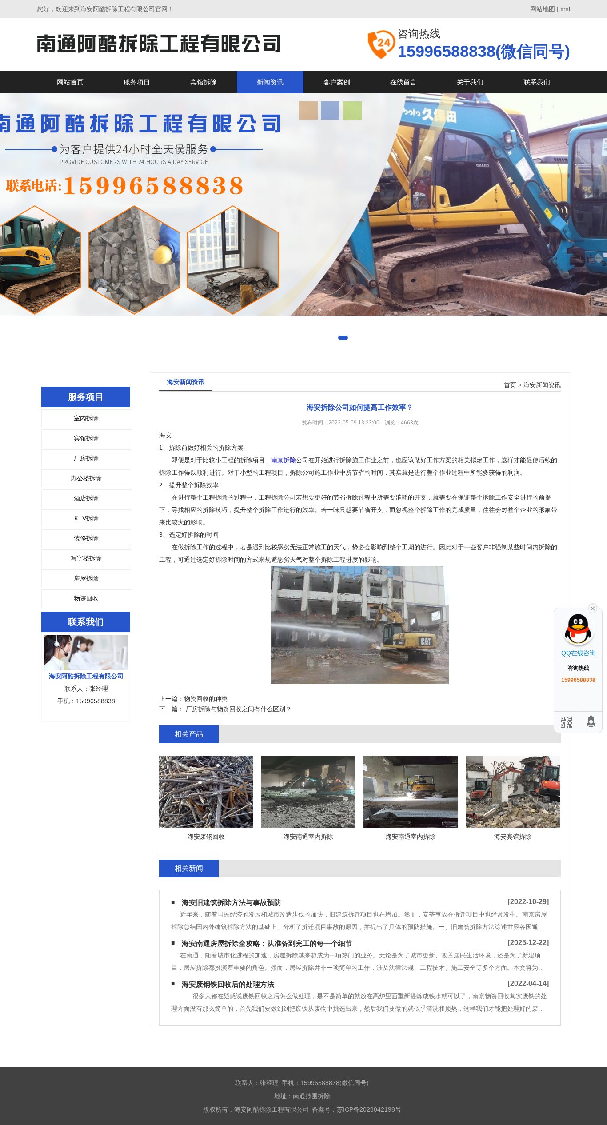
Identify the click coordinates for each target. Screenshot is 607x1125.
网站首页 (70, 82)
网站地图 (542, 8)
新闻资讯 (270, 82)
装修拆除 (86, 538)
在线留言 (403, 82)
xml (565, 8)
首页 (510, 385)
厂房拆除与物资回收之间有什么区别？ (238, 709)
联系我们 (536, 82)
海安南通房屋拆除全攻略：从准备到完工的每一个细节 (267, 943)
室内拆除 (86, 418)
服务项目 (137, 82)
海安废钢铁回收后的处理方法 (228, 984)
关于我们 (470, 82)
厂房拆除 (86, 458)
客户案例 (336, 82)
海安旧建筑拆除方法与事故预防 (231, 902)
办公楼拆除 (86, 478)
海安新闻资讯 (542, 385)
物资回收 (86, 598)
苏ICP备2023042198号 (369, 1109)
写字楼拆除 (86, 558)
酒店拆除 (86, 498)
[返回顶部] (591, 722)
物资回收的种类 (206, 698)
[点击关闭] (592, 607)
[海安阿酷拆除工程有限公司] (158, 44)
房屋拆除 (86, 578)
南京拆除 (283, 460)
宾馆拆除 (203, 82)
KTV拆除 (86, 518)
